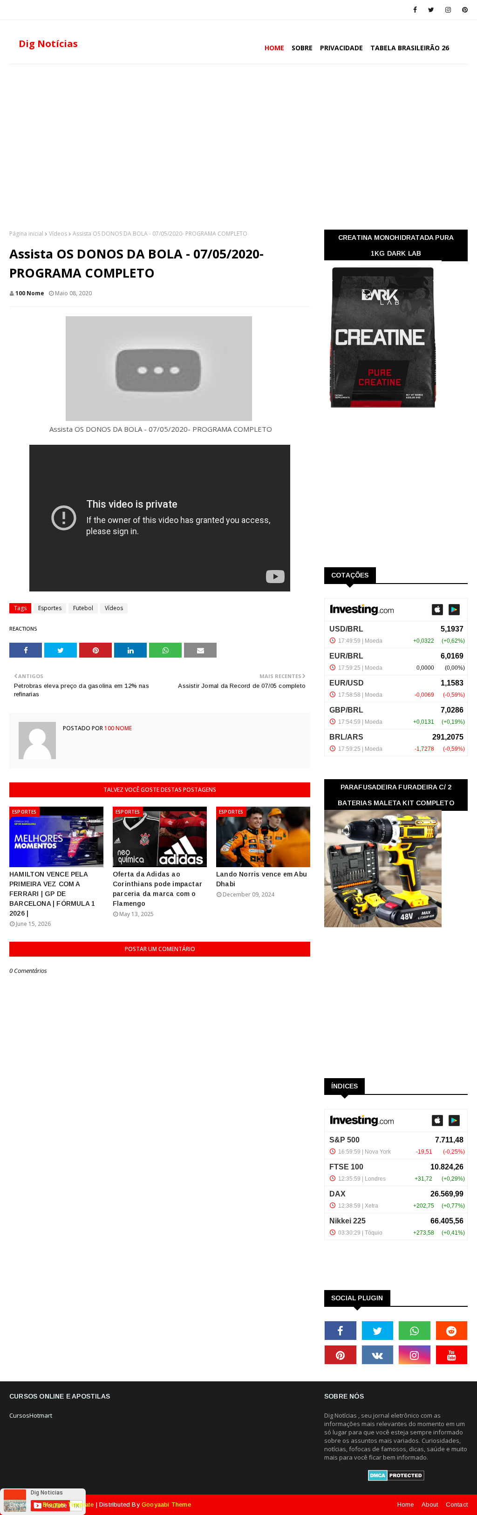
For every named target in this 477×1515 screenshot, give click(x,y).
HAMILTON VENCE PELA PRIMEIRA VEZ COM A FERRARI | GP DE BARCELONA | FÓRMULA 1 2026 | (52, 893)
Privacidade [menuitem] (341, 47)
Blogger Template (68, 1504)
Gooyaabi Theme (166, 1504)
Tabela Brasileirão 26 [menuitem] (409, 47)
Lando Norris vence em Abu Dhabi (261, 879)
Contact (457, 1504)
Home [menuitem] (274, 47)
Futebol (83, 608)
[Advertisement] (238, 146)
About (430, 1504)
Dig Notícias (48, 43)
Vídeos (58, 234)
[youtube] (452, 1355)
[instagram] (448, 10)
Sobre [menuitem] (302, 47)
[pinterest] (463, 10)
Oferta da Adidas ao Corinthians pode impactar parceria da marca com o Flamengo (157, 888)
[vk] (377, 1355)
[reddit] (452, 1330)
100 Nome (29, 293)
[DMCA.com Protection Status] (396, 1478)
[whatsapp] (414, 1330)
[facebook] (415, 10)
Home (405, 1504)
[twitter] (431, 10)
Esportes (49, 608)
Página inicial (26, 234)
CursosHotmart (30, 1415)
